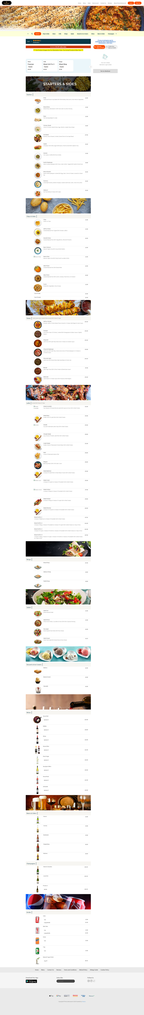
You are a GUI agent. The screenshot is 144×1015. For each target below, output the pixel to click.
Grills (60, 34)
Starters (38, 34)
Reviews (110, 3)
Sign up (138, 3)
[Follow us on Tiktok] (94, 982)
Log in (130, 3)
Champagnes (111, 34)
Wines (92, 34)
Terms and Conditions (70, 970)
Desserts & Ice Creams (82, 34)
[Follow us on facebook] (91, 982)
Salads (72, 34)
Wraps (66, 34)
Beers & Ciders (101, 34)
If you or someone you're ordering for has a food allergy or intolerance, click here (105, 41)
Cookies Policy (105, 970)
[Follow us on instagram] (88, 982)
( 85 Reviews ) (36, 42)
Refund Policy (83, 970)
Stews (54, 34)
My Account (95, 3)
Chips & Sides (46, 34)
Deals (89, 3)
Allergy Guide (94, 970)
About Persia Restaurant (120, 3)
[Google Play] (31, 981)
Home (79, 3)
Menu (84, 3)
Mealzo (84, 1001)
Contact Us (103, 3)
